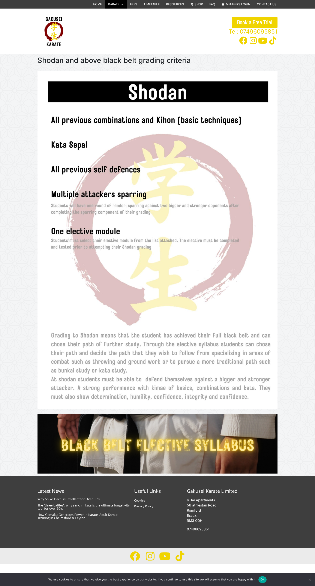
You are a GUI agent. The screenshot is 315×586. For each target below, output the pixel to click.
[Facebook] (243, 41)
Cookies (139, 500)
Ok (262, 579)
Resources (175, 4)
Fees (133, 4)
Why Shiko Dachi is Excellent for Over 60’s (69, 499)
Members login (238, 4)
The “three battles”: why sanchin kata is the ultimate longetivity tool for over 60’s (84, 507)
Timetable (152, 4)
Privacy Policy (143, 506)
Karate (113, 4)
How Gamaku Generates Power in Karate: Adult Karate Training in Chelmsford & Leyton (77, 516)
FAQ (212, 4)
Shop (199, 4)
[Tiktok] (273, 41)
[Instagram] (253, 41)
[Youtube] (263, 41)
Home (97, 4)
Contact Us (266, 4)
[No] (310, 579)
